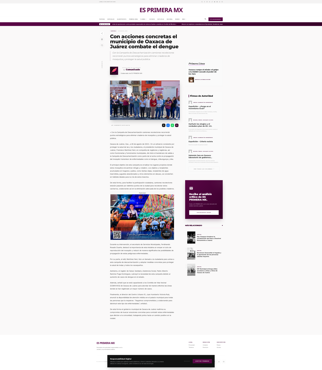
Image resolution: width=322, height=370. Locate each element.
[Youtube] (214, 2)
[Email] (222, 2)
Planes (218, 345)
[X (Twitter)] (163, 125)
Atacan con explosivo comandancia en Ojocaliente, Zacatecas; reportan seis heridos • (201, 24)
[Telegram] (217, 2)
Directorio (205, 347)
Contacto (205, 345)
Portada (102, 19)
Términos (191, 347)
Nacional (170, 19)
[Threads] (209, 2)
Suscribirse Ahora (204, 212)
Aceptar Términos (202, 361)
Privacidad (187, 361)
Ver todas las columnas (204, 168)
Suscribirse (215, 19)
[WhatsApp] (172, 125)
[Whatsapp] (219, 2)
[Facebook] (204, 2)
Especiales (110, 19)
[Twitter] (202, 2)
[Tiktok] (212, 2)
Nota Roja (160, 19)
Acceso (219, 347)
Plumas (143, 19)
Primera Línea (133, 19)
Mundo (177, 19)
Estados (152, 19)
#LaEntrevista (121, 19)
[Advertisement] (204, 42)
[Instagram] (207, 2)
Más (184, 19)
